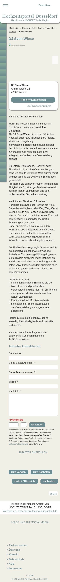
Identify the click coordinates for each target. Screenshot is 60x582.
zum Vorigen (18, 472)
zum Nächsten (41, 472)
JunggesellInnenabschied (3, 165)
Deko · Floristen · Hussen (3, 86)
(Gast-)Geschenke (3, 145)
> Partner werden (17, 545)
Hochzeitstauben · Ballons (3, 125)
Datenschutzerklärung (18, 444)
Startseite (14, 28)
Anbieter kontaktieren (33, 99)
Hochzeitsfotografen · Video (3, 59)
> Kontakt (12, 554)
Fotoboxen (3, 79)
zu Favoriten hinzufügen (39, 106)
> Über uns (13, 550)
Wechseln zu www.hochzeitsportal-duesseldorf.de (30, 511)
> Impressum (14, 568)
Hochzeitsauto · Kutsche (3, 119)
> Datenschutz (15, 559)
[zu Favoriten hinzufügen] (54, 38)
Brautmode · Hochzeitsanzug (3, 33)
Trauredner (3, 53)
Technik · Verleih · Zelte (3, 139)
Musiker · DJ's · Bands (3, 106)
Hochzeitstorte (3, 99)
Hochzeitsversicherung (3, 178)
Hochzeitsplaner (3, 26)
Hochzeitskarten (3, 72)
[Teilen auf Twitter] (29, 458)
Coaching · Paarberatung (3, 158)
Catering (3, 92)
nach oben (49, 481)
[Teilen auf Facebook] (36, 458)
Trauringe (3, 39)
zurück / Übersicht (25, 481)
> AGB (10, 564)
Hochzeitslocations (3, 46)
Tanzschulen (3, 152)
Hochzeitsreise (3, 171)
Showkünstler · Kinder (3, 112)
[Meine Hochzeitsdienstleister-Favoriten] (54, 5)
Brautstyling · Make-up (3, 66)
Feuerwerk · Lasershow (3, 132)
